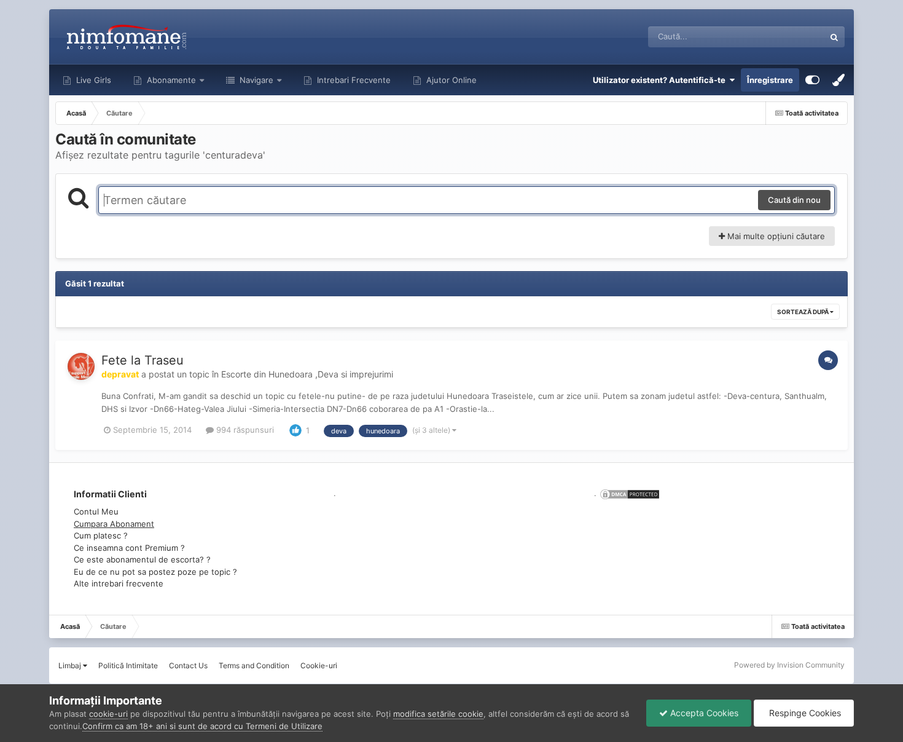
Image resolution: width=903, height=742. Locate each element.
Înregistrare (770, 80)
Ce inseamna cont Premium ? (129, 548)
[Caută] (834, 36)
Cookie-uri (318, 665)
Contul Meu (96, 511)
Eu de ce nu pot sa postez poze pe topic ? (155, 572)
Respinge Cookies (804, 713)
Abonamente (170, 80)
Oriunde (793, 36)
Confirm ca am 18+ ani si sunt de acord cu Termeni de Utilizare (202, 726)
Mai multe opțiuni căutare (775, 236)
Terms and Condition (254, 665)
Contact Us (188, 665)
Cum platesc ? (101, 535)
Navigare (255, 80)
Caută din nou (794, 200)
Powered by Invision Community (789, 664)
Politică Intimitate (128, 665)
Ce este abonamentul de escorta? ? (142, 559)
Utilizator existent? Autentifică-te (661, 80)
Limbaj (70, 665)
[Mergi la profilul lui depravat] (81, 366)
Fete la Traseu (142, 360)
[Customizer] (812, 80)
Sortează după (803, 311)
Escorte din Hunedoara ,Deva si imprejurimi (307, 374)
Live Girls (92, 80)
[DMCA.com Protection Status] (628, 493)
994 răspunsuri (244, 430)
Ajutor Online (450, 80)
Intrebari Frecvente (353, 80)
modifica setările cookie (438, 714)
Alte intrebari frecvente (118, 583)
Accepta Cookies (703, 713)
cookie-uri (108, 714)
